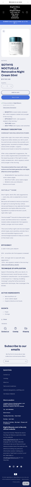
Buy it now (15, 97)
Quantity (3, 82)
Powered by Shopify (15, 479)
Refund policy (25, 479)
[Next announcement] (28, 2)
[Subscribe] (26, 361)
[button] (3, 12)
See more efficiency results (10, 264)
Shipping (26, 331)
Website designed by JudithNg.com (13, 390)
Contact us (5, 331)
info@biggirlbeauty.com (11, 457)
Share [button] (5, 319)
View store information (9, 107)
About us (6, 382)
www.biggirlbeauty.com (10, 439)
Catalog (15, 331)
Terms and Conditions (9, 386)
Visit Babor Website (9, 394)
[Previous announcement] (3, 2)
